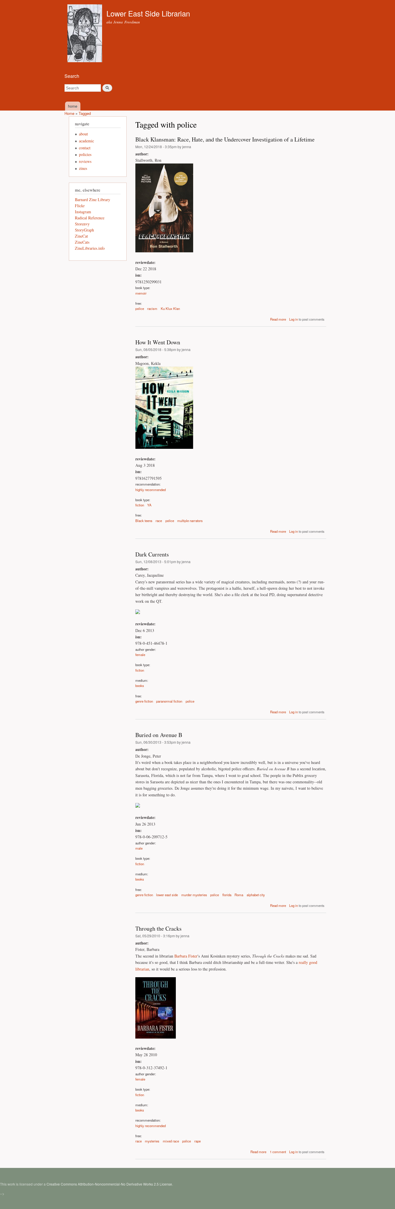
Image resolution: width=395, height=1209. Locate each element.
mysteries (152, 1141)
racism (152, 308)
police (139, 308)
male (139, 848)
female (140, 654)
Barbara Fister (186, 956)
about (83, 134)
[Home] (85, 34)
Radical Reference (89, 218)
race (159, 520)
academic (86, 141)
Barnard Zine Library (92, 199)
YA (149, 505)
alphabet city (256, 894)
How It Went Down (157, 342)
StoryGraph (84, 230)
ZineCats (82, 242)
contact (85, 147)
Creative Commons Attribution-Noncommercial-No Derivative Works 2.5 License (109, 1184)
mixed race (171, 1141)
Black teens (143, 520)
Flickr (80, 205)
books (139, 685)
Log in (293, 319)
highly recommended (150, 489)
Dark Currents (152, 554)
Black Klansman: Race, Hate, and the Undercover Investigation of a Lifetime (225, 139)
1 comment (278, 1151)
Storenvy (82, 224)
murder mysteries (194, 894)
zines (83, 168)
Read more (278, 319)
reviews (85, 161)
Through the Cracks (158, 928)
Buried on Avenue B (158, 735)
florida (226, 894)
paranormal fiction (169, 701)
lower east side (167, 894)
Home (69, 113)
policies (85, 154)
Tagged (85, 113)
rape (197, 1141)
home (72, 106)
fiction (139, 505)
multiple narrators (190, 520)
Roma (239, 894)
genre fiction (144, 701)
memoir (141, 293)
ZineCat (81, 236)
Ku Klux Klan (170, 308)
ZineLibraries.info (90, 248)
